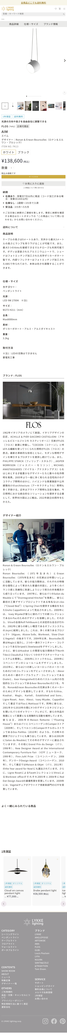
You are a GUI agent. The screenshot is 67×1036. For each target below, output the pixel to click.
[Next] (65, 60)
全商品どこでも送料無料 (33, 2)
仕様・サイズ (31, 24)
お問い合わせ (41, 998)
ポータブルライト (10, 950)
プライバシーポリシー (12, 1000)
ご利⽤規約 (7, 991)
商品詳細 (14, 24)
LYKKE (38, 934)
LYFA (37, 956)
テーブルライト (9, 940)
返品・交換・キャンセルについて (15, 996)
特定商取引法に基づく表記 (14, 1003)
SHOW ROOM (8, 970)
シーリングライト (10, 934)
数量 (4, 167)
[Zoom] (64, 92)
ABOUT (5, 974)
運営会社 (5, 1006)
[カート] (60, 8)
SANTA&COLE (42, 962)
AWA (37, 943)
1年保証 (6, 851)
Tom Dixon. (41, 968)
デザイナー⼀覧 (9, 983)
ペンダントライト (10, 937)
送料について (10, 227)
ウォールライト (9, 946)
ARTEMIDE (40, 940)
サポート (39, 982)
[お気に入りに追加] (19, 813)
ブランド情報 (51, 24)
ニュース (5, 977)
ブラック (23, 152)
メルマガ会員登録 (43, 992)
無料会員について (43, 989)
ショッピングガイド (45, 985)
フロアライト (8, 943)
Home (2, 19)
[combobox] (33, 14)
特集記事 (5, 980)
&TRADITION (41, 965)
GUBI (37, 950)
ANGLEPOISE (41, 937)
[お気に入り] (56, 9)
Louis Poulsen (42, 953)
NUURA (38, 959)
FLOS (37, 946)
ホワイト (8, 152)
